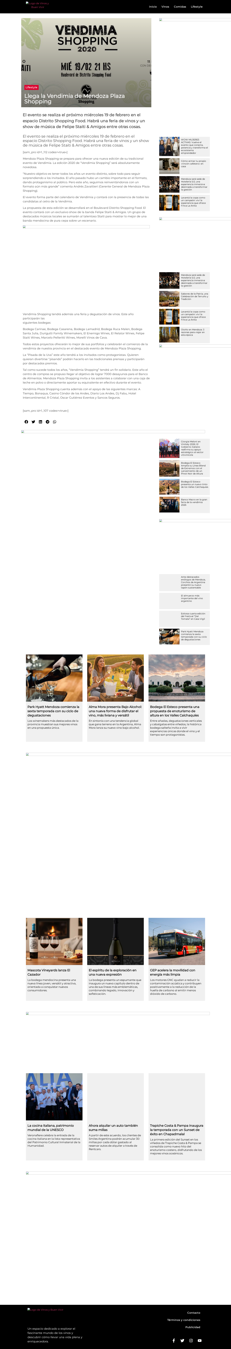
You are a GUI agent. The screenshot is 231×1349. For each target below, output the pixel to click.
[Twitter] (182, 1341)
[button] (31, 87)
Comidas (180, 6)
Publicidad (192, 1327)
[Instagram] (191, 1341)
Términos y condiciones (183, 1319)
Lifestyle (197, 6)
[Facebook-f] (174, 1341)
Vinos (165, 6)
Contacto (193, 1312)
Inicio (153, 6)
